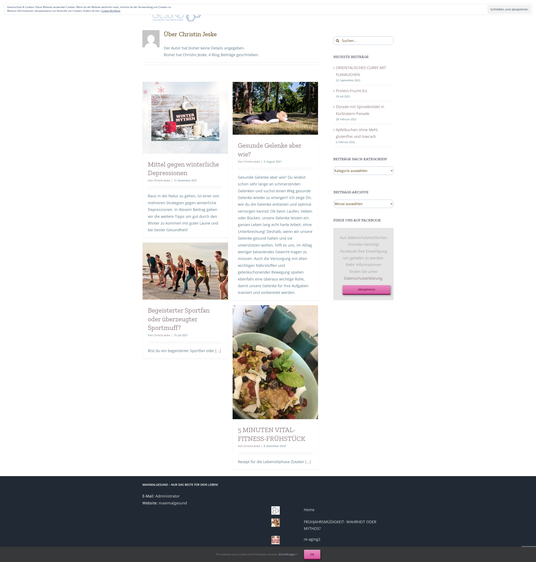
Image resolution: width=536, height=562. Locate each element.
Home (309, 509)
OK (312, 554)
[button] (185, 118)
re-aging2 (312, 539)
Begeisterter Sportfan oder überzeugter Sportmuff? (179, 319)
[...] (218, 350)
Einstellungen (287, 554)
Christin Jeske (161, 180)
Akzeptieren (366, 289)
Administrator (167, 496)
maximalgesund (173, 502)
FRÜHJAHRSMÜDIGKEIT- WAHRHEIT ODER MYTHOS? (340, 525)
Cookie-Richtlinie (110, 11)
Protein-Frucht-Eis (351, 90)
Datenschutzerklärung (363, 278)
